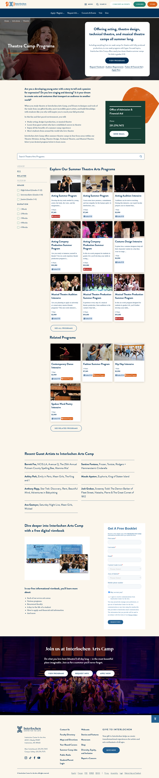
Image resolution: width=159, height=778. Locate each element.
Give (106, 13)
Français (80, 773)
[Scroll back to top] (155, 719)
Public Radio (65, 754)
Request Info (82, 673)
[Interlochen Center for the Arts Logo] (16, 4)
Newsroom (85, 739)
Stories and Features (90, 734)
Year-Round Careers (68, 744)
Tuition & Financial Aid (134, 66)
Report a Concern (88, 758)
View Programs (117, 60)
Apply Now (116, 70)
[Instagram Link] (26, 757)
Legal (121, 773)
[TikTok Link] (30, 757)
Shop (83, 744)
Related (21, 176)
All (19, 171)
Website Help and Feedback (132, 773)
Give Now (111, 750)
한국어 (98, 773)
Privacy (106, 773)
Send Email (119, 134)
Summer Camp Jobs (68, 749)
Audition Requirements (114, 66)
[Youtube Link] (39, 757)
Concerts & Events (89, 13)
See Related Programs (66, 428)
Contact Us (65, 729)
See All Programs (64, 328)
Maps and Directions (69, 739)
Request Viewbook (97, 66)
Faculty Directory (67, 734)
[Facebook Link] (34, 757)
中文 (86, 773)
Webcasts (85, 729)
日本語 (91, 773)
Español (73, 773)
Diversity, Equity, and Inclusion (88, 751)
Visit (100, 13)
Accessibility (114, 773)
